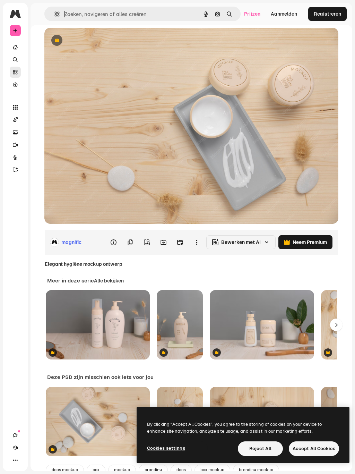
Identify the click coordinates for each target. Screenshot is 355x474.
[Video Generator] (15, 144)
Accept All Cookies (314, 448)
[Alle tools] (15, 107)
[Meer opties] (197, 242)
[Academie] (15, 447)
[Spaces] (15, 119)
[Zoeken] (15, 59)
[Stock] (15, 72)
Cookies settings (166, 448)
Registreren (327, 14)
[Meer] (15, 460)
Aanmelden (284, 14)
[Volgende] (336, 324)
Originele (90, 40)
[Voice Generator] (15, 157)
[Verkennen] (15, 84)
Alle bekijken (109, 281)
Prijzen (252, 14)
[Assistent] (15, 169)
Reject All (260, 448)
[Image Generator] (15, 132)
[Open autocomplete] (54, 14)
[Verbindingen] (15, 435)
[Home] (15, 47)
